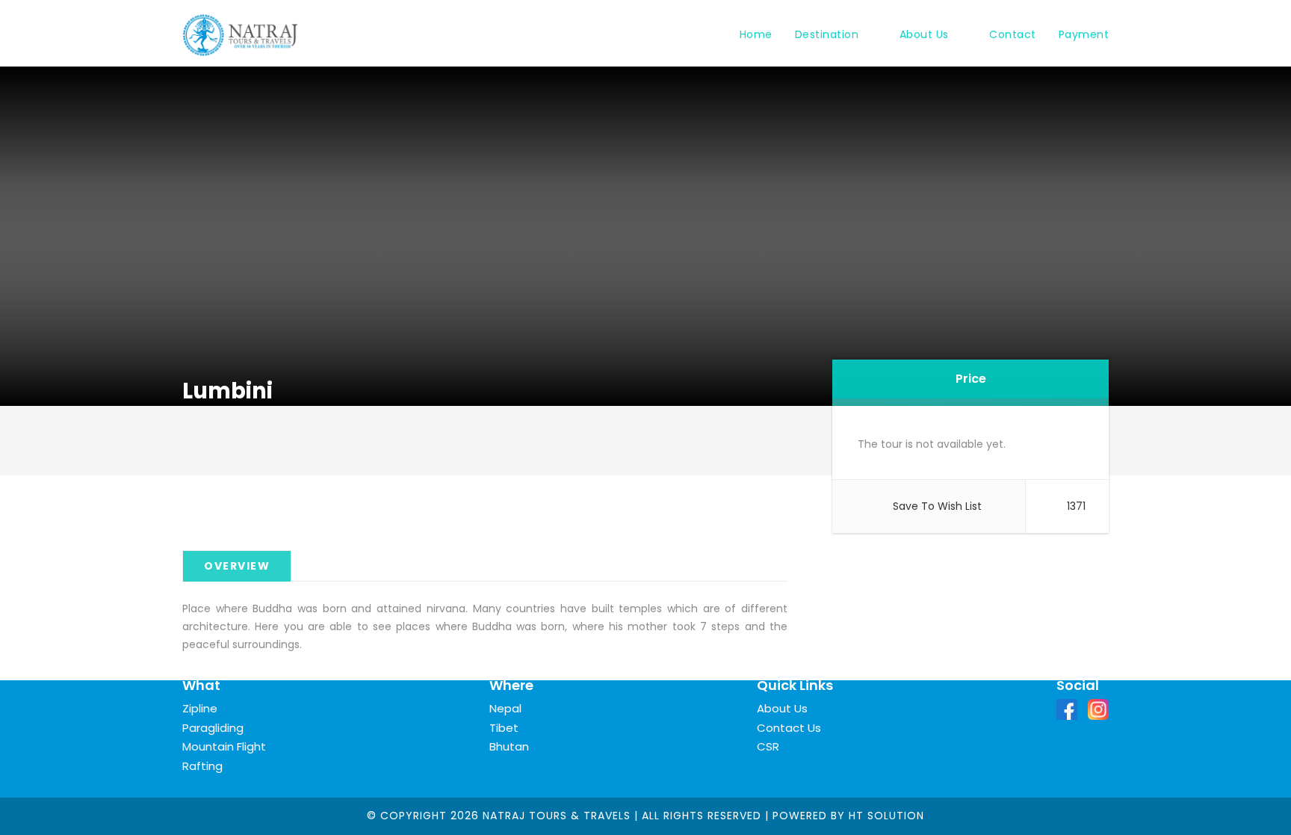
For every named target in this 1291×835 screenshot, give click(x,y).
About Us (924, 34)
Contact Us (789, 728)
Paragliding (213, 728)
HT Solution (886, 815)
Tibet (503, 728)
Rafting (202, 766)
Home (756, 34)
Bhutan (509, 746)
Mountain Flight (224, 746)
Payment (1084, 34)
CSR (768, 746)
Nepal (505, 708)
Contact (1012, 34)
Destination (827, 34)
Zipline (199, 708)
